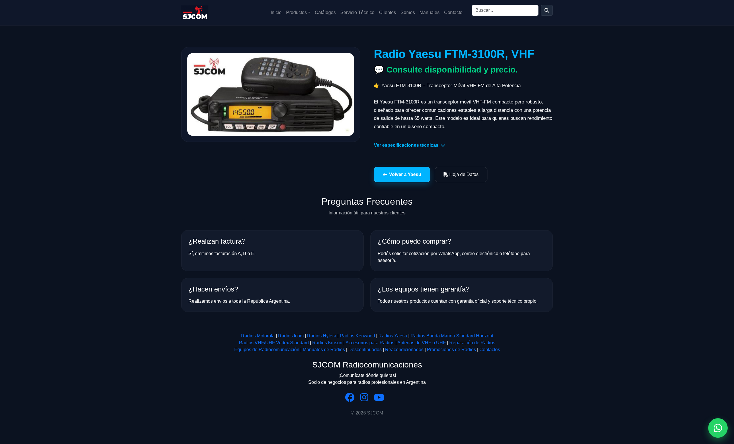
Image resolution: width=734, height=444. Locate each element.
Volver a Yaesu (405, 174)
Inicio (276, 12)
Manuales (429, 12)
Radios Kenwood (357, 335)
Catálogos (325, 12)
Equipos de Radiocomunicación (266, 349)
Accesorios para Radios (369, 342)
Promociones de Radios (451, 349)
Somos (408, 12)
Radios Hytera (321, 335)
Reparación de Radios (472, 342)
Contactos (489, 349)
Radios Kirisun (327, 342)
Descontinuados (365, 349)
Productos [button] (296, 12)
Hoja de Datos (463, 174)
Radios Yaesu (392, 335)
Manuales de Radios (324, 349)
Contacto (453, 12)
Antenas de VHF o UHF (421, 342)
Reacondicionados (404, 349)
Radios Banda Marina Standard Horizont (452, 335)
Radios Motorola (258, 335)
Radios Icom (291, 335)
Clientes (387, 12)
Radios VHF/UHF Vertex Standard (274, 342)
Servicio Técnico (357, 12)
